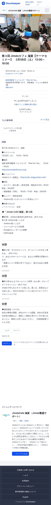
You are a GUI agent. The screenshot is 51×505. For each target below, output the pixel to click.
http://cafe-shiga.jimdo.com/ (33, 177)
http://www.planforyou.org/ (14, 169)
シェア (6, 330)
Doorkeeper (30, 502)
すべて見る (44, 119)
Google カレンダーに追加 (14, 73)
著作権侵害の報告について (25, 491)
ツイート (16, 330)
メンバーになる (21, 454)
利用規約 (25, 481)
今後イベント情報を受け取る (25, 104)
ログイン (6, 343)
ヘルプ (25, 475)
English (25, 497)
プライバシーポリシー (25, 486)
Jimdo (26, 421)
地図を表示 (9, 87)
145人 (15, 421)
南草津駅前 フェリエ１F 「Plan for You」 (22, 80)
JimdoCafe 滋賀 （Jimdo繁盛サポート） (24, 10)
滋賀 (21, 421)
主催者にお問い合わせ (25, 470)
